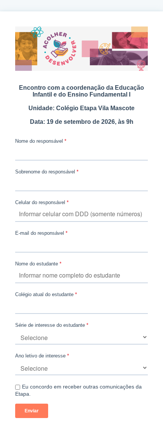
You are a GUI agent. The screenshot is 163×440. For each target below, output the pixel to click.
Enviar (32, 410)
